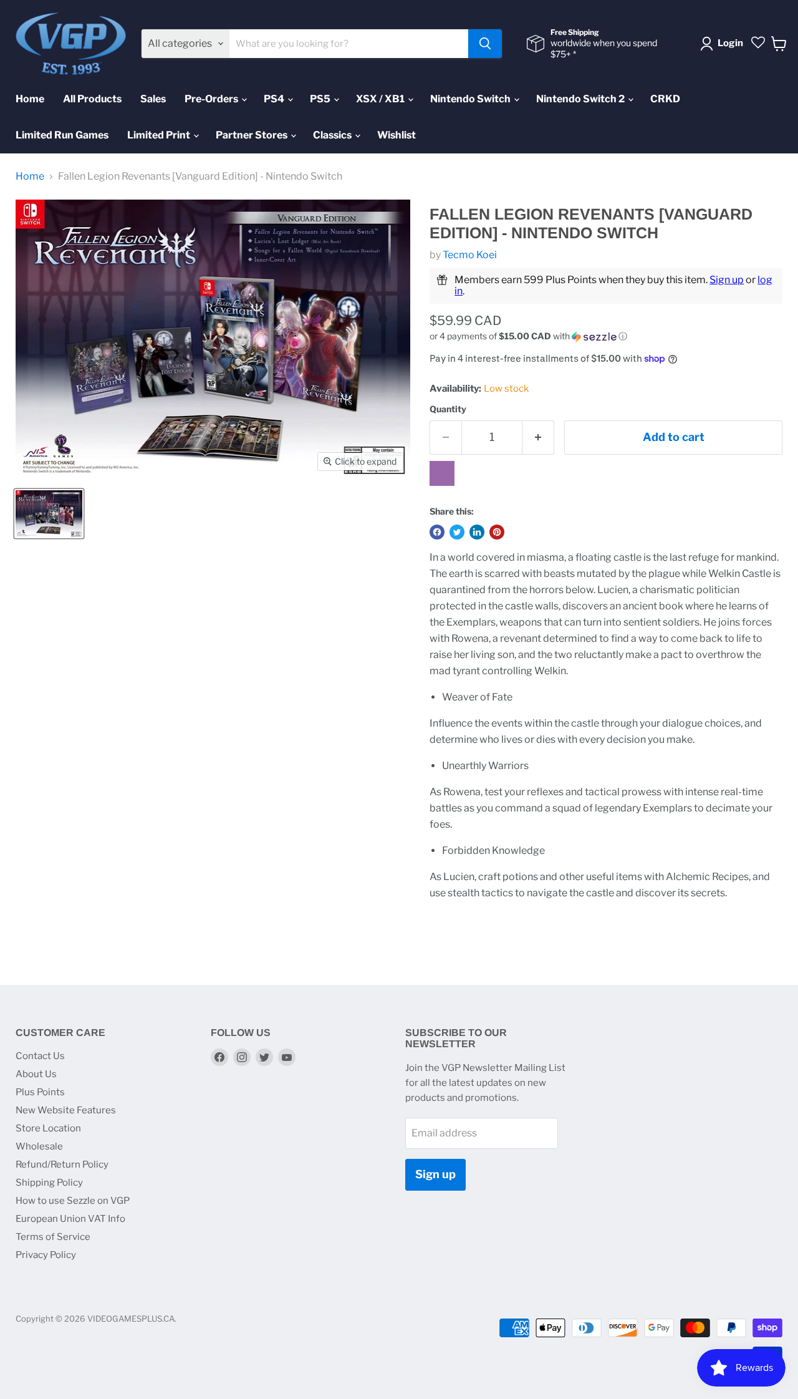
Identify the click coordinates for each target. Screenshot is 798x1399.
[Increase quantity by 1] (538, 437)
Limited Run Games (62, 135)
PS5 (321, 99)
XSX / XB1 (381, 99)
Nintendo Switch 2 (581, 99)
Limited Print (159, 135)
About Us (36, 1074)
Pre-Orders (212, 99)
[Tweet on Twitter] (456, 532)
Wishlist (396, 135)
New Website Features (66, 1110)
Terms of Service (53, 1236)
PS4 (275, 99)
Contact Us (40, 1056)
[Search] (485, 43)
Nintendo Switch (471, 99)
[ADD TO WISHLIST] (442, 473)
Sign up (726, 280)
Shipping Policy (49, 1182)
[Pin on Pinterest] (496, 532)
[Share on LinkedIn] (476, 532)
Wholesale (39, 1146)
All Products (92, 99)
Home (30, 99)
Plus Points (40, 1092)
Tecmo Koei (470, 255)
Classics (333, 135)
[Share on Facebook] (437, 532)
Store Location (48, 1128)
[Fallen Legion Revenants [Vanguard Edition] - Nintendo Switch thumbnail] (49, 513)
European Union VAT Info (70, 1218)
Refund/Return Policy (62, 1164)
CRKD (665, 99)
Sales (153, 99)
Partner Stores (252, 135)
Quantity (448, 409)
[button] (606, 336)
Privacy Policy (46, 1255)
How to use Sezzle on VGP (73, 1200)
